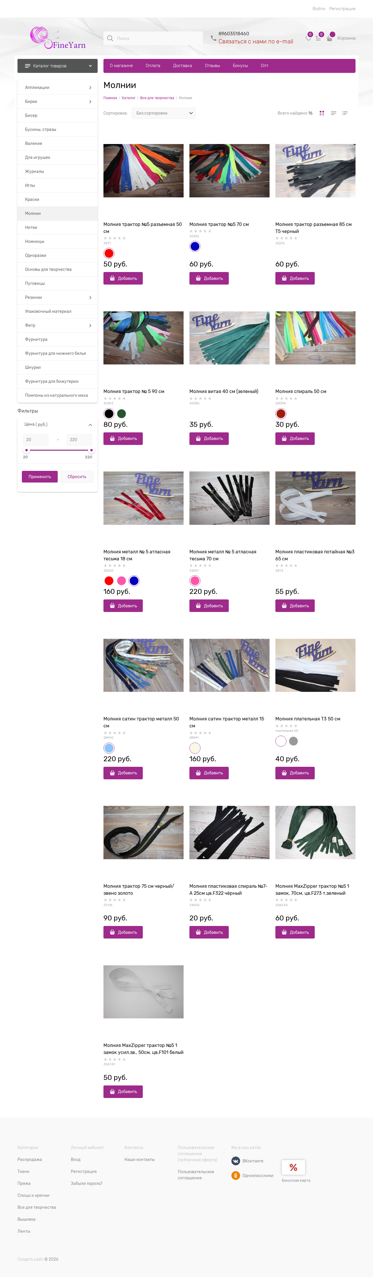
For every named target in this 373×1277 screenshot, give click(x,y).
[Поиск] (110, 38)
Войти (319, 8)
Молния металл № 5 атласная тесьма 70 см (222, 555)
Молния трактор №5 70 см (219, 224)
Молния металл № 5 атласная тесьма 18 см (136, 555)
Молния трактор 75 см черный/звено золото (138, 890)
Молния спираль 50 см (300, 391)
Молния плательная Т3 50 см (307, 719)
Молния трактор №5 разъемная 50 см (142, 228)
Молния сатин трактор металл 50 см (141, 722)
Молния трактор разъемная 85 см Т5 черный (313, 228)
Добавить (127, 278)
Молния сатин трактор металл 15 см (226, 722)
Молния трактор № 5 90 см (133, 391)
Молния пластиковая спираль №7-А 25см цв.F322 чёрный (228, 890)
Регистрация (342, 8)
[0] (308, 40)
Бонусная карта (296, 1180)
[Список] (333, 113)
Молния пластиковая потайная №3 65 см (315, 555)
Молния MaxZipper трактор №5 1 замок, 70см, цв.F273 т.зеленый (312, 890)
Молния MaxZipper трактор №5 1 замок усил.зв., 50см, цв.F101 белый (143, 1049)
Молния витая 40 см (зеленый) (223, 391)
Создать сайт (30, 1259)
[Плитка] (322, 113)
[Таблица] (344, 113)
